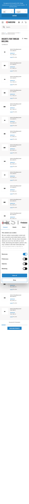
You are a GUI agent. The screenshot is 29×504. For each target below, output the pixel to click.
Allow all (14, 275)
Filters (25, 38)
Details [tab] (14, 227)
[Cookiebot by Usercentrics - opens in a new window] (20, 223)
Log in (11, 57)
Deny (14, 280)
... (6, 32)
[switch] (25, 259)
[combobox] (8, 11)
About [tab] (23, 227)
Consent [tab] (5, 227)
